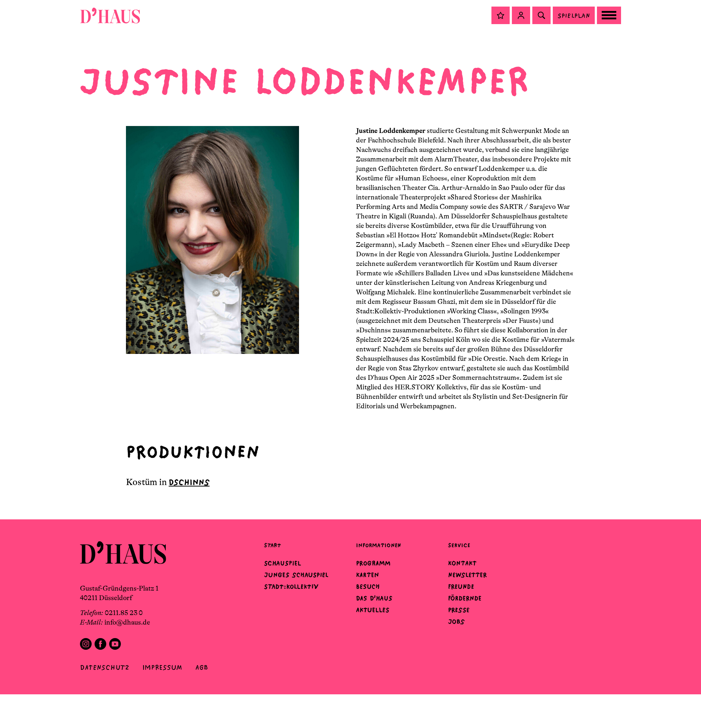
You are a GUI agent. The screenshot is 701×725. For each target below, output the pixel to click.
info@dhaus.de (127, 622)
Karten (367, 575)
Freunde (461, 586)
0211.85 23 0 (124, 613)
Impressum (162, 667)
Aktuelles (372, 610)
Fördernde (465, 598)
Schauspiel (282, 563)
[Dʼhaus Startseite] (110, 15)
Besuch (368, 586)
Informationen (378, 545)
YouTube (115, 644)
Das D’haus (374, 598)
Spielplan (574, 15)
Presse (459, 610)
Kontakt (462, 563)
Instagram (86, 644)
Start (272, 545)
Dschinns (189, 482)
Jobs (456, 621)
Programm (373, 563)
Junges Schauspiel (296, 575)
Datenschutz (104, 667)
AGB (201, 667)
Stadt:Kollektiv (291, 586)
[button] (500, 15)
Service (459, 545)
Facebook (100, 644)
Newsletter (467, 575)
